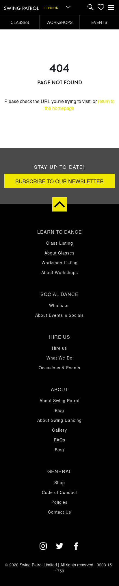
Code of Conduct (59, 492)
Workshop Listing (60, 262)
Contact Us (59, 512)
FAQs (59, 440)
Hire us (59, 348)
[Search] (90, 7)
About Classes (59, 253)
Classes (20, 22)
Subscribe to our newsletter (59, 181)
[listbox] (57, 7)
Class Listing (59, 243)
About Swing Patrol (59, 400)
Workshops (59, 22)
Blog (59, 410)
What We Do (59, 358)
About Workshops (59, 272)
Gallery (59, 430)
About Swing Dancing (59, 420)
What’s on (59, 305)
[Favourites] (100, 7)
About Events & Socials (59, 315)
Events (99, 22)
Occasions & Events (59, 367)
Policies (59, 502)
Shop (59, 482)
